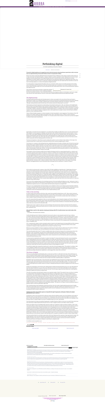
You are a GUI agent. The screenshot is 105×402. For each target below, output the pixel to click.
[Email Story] (32, 324)
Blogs (64, 6)
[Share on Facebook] (79, 73)
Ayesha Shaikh (44, 322)
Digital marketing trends (34, 322)
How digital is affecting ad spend (49, 345)
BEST (77, 347)
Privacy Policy (54, 399)
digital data (56, 322)
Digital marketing (40, 322)
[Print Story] (31, 324)
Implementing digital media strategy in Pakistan (69, 322)
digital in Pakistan (28, 322)
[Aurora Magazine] (37, 3)
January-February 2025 (42, 396)
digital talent (53, 322)
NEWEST (73, 347)
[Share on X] (79, 75)
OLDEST (70, 347)
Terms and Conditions (51, 399)
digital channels (49, 322)
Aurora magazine (61, 322)
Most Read (57, 6)
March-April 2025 (52, 395)
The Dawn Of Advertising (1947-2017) (45, 6)
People (61, 6)
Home (53, 6)
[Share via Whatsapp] (79, 77)
